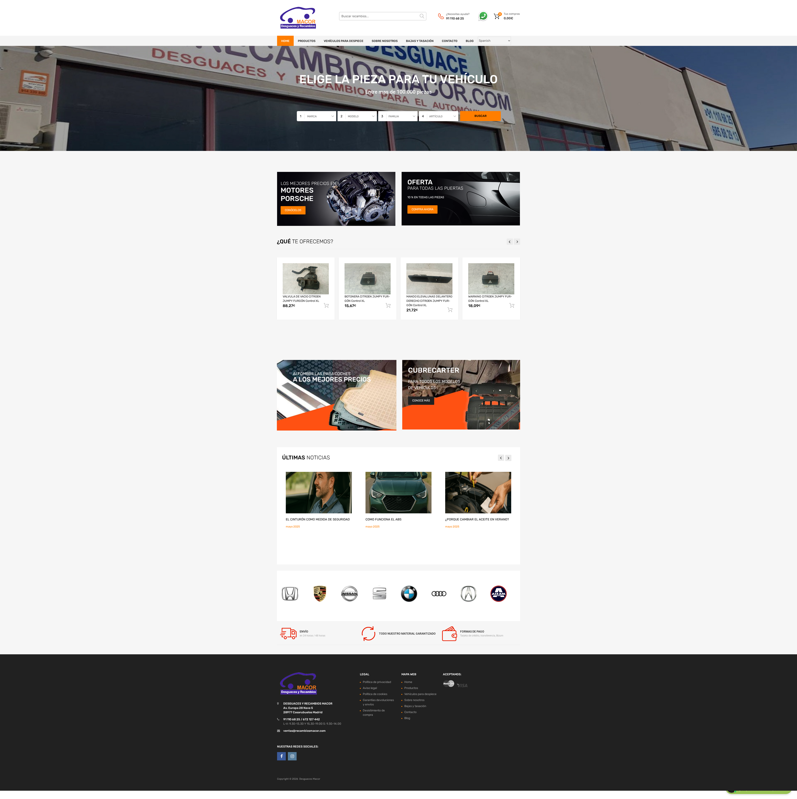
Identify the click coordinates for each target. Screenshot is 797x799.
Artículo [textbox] (436, 116)
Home (285, 41)
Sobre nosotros (385, 41)
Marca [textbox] (312, 116)
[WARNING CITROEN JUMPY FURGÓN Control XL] (491, 278)
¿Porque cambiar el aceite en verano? (477, 519)
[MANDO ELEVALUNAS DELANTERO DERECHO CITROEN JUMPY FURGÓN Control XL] (429, 278)
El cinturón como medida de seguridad (318, 519)
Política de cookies (375, 694)
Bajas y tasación (420, 41)
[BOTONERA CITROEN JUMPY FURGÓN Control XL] (368, 278)
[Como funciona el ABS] (398, 492)
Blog (470, 41)
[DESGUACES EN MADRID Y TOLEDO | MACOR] (294, 18)
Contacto (449, 41)
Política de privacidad (377, 682)
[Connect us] (281, 756)
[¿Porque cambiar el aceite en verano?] (478, 492)
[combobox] (316, 116)
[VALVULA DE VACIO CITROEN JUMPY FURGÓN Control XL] (306, 278)
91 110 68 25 (455, 18)
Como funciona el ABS (383, 519)
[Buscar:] (382, 16)
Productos (306, 41)
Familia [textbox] (394, 116)
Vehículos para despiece (343, 41)
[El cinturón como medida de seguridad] (319, 492)
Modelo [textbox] (353, 116)
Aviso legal (370, 688)
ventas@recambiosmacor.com (304, 731)
